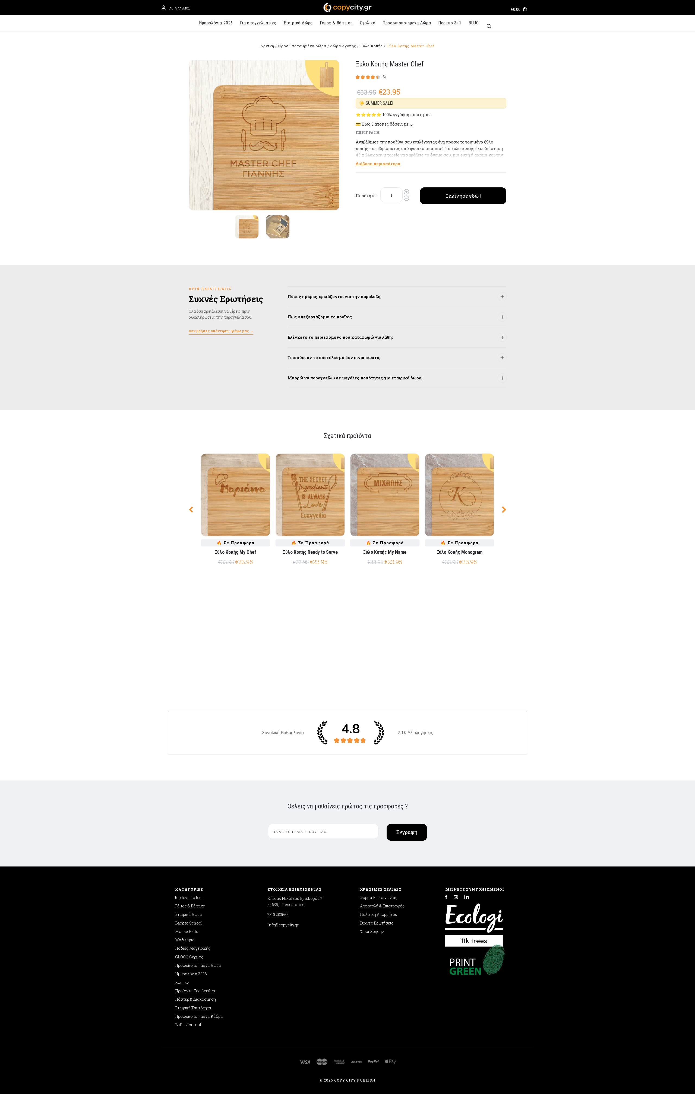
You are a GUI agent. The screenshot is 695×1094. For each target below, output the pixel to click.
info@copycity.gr (283, 924)
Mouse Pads (186, 931)
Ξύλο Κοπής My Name (384, 552)
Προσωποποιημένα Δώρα (407, 22)
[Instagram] (456, 897)
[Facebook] (446, 897)
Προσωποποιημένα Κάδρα (199, 1016)
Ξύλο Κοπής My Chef (235, 552)
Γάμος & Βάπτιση (336, 22)
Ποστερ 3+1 (450, 22)
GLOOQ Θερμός (189, 956)
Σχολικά (367, 22)
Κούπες (182, 982)
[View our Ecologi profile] (474, 922)
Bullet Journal (188, 1024)
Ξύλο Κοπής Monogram (459, 552)
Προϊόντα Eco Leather (195, 990)
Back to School (189, 923)
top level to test (189, 897)
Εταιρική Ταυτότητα (193, 1007)
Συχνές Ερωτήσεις (376, 923)
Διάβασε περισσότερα (378, 163)
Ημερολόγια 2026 (216, 22)
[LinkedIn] (466, 897)
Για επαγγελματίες (258, 22)
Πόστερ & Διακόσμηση (195, 999)
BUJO (474, 22)
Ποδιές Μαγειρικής (192, 948)
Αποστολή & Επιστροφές (382, 906)
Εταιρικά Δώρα (298, 22)
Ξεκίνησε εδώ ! (463, 196)
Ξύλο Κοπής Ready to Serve (310, 552)
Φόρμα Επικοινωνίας (378, 897)
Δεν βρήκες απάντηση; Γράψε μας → (221, 330)
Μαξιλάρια (185, 939)
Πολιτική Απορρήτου (378, 914)
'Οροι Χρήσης (372, 931)
